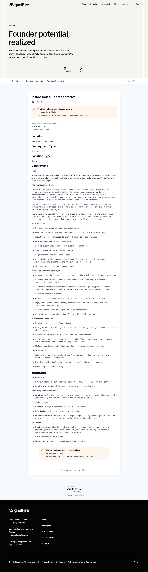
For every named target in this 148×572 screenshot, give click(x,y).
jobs (17, 81)
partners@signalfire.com (18, 535)
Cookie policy (79, 495)
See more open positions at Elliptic (74, 470)
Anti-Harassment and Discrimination (82, 562)
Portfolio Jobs (47, 532)
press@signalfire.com (17, 522)
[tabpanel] (74, 308)
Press (44, 520)
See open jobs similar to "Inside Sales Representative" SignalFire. (62, 115)
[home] (19, 5)
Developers (46, 526)
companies (34, 81)
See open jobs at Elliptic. (46, 112)
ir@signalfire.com (15, 545)
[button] (127, 4)
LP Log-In (45, 544)
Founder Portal (48, 538)
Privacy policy (68, 495)
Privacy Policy (47, 562)
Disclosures (60, 562)
